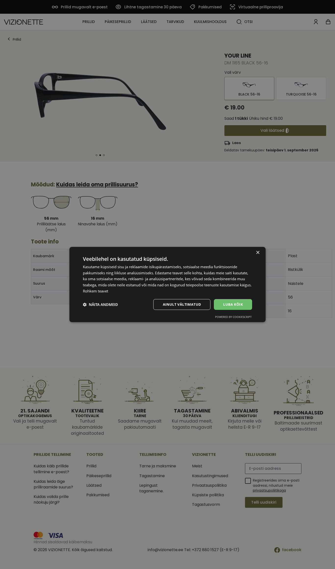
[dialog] (167, 284)
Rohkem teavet (95, 291)
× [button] (257, 252)
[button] (100, 304)
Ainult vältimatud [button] (182, 304)
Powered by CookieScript (233, 317)
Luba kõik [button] (233, 304)
